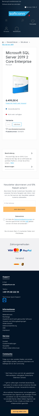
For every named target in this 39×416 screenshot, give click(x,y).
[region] (19, 84)
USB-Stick (18, 125)
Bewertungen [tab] (9, 166)
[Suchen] (22, 22)
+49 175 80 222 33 (11, 292)
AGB (26, 221)
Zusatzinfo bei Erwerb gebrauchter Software (17, 319)
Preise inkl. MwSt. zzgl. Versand (16, 103)
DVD (9, 125)
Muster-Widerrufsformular (11, 348)
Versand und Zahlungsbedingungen (14, 321)
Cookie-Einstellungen (9, 343)
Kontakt (5, 341)
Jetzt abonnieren (19, 209)
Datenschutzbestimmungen (23, 219)
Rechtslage (6, 317)
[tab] (19, 158)
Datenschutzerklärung (10, 326)
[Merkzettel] (33, 22)
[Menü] (6, 22)
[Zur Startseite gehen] (19, 13)
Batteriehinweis (7, 314)
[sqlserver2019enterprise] (19, 84)
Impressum (6, 330)
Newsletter (6, 346)
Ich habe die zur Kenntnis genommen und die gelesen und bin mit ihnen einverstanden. (20, 221)
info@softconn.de (9, 284)
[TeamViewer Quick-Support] (4, 300)
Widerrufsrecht (7, 323)
